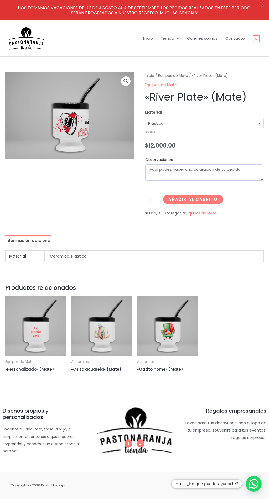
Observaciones (159, 159)
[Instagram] (140, 443)
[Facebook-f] (128, 443)
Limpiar (150, 132)
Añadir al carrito (193, 199)
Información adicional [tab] (28, 240)
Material (153, 112)
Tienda (167, 38)
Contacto (235, 38)
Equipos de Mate (173, 75)
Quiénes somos (202, 38)
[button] (126, 81)
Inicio (148, 38)
